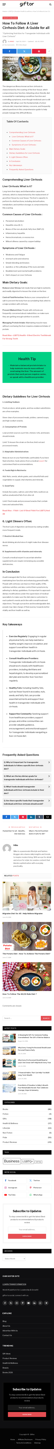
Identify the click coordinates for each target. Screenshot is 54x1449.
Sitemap (37, 1443)
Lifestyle (6, 1128)
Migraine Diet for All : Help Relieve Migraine (23, 913)
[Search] (50, 4)
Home (5, 11)
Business (11, 1161)
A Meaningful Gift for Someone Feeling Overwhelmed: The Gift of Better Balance (34, 1036)
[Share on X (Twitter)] (24, 51)
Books (5, 1109)
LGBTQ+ (27, 1161)
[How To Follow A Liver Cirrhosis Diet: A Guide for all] (27, 69)
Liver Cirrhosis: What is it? (23, 137)
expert (42, 461)
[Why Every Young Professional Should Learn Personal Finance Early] (9, 1050)
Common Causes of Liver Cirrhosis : (27, 141)
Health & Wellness (10, 18)
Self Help (38, 1162)
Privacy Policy (40, 1439)
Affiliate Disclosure (25, 1439)
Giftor (32, 1434)
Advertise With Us (10, 1331)
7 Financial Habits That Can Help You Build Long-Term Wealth (33, 1074)
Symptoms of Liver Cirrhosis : (24, 145)
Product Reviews (10, 1142)
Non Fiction (7, 1133)
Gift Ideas (7, 1354)
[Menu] (4, 4)
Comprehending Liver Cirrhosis (22, 132)
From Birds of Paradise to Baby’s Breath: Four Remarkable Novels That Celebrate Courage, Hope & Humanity (33, 1088)
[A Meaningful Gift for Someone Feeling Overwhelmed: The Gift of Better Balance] (9, 1038)
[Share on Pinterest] (39, 51)
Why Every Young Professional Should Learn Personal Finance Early (34, 1049)
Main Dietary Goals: (17, 149)
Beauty (6, 1368)
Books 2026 (8, 1372)
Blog (4, 1321)
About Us (6, 1326)
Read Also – (8, 335)
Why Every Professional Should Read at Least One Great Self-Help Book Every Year (34, 1061)
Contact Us (7, 1335)
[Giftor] (27, 4)
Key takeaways (15, 165)
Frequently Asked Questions (21, 169)
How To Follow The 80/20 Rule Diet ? (20, 994)
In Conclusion (14, 161)
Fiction (5, 1114)
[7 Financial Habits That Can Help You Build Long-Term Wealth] (9, 1075)
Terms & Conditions (23, 1443)
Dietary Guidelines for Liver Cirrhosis (24, 153)
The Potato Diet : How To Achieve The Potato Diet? (26, 953)
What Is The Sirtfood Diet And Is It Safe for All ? (38, 832)
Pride (5, 1137)
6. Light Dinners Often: (18, 157)
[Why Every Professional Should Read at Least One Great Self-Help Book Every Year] (9, 1063)
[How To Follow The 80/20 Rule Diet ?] (27, 976)
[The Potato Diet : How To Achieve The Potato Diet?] (27, 936)
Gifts (5, 1119)
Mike (12, 41)
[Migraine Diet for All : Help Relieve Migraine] (27, 896)
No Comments (10, 45)
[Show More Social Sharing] (49, 51)
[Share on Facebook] (10, 51)
